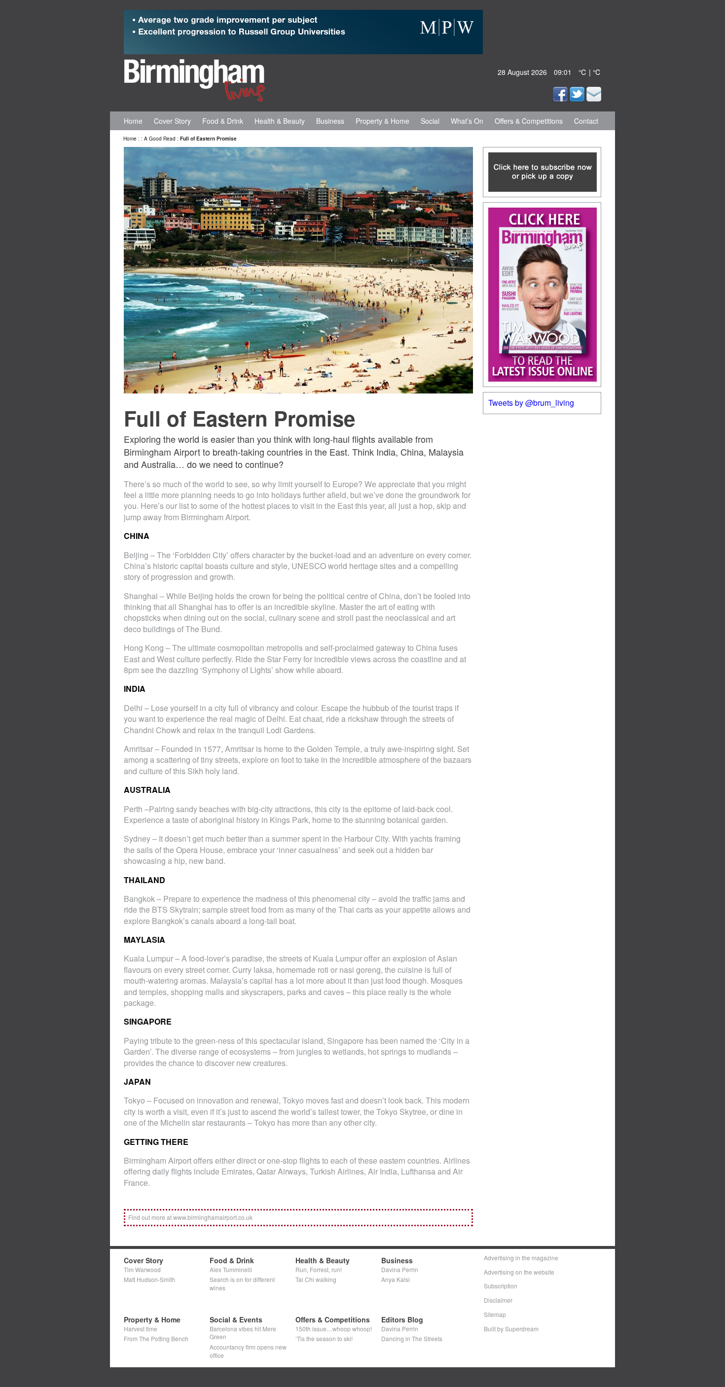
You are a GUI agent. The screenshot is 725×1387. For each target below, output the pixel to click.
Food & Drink (222, 121)
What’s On (467, 121)
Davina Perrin (399, 1269)
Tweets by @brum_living (531, 402)
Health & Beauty (279, 121)
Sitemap (495, 1314)
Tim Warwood (142, 1269)
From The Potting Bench (156, 1338)
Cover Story (172, 121)
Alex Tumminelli (231, 1269)
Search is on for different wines (242, 1283)
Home (133, 121)
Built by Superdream (511, 1328)
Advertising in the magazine (521, 1257)
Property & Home (382, 121)
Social (430, 121)
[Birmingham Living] (194, 78)
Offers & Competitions (529, 121)
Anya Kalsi (395, 1279)
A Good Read (160, 138)
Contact (586, 121)
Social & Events (236, 1319)
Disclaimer (498, 1300)
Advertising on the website (519, 1272)
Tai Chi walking (315, 1279)
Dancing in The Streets (411, 1338)
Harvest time (140, 1328)
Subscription (500, 1285)
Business (330, 121)
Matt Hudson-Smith (149, 1279)
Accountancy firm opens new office (248, 1351)
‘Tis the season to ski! (324, 1338)
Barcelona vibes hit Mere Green (243, 1332)
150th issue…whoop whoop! (333, 1328)
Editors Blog (402, 1319)
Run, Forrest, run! (318, 1269)
